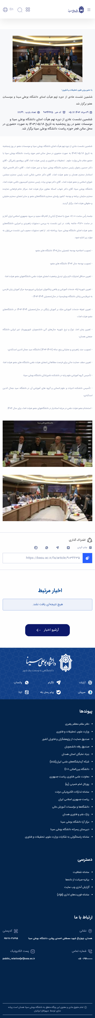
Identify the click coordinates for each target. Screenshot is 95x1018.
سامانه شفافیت (81, 872)
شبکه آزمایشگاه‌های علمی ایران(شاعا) (69, 762)
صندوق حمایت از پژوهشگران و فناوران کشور (65, 739)
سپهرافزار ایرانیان (41, 1011)
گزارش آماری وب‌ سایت (76, 887)
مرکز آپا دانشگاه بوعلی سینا (75, 822)
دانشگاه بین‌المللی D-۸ (77, 769)
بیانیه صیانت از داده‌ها (77, 880)
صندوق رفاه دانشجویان (77, 747)
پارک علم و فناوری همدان (76, 814)
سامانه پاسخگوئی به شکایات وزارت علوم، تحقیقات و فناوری (57, 837)
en (11, 9)
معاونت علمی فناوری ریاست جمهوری (69, 777)
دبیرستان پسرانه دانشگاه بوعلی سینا (69, 829)
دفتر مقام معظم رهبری (77, 724)
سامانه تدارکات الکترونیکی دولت (72, 792)
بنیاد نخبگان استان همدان (75, 754)
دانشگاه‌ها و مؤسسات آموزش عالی (70, 807)
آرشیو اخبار (51, 630)
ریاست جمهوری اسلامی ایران (73, 799)
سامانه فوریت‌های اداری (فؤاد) (73, 895)
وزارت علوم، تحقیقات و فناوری (72, 732)
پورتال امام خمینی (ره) (77, 784)
